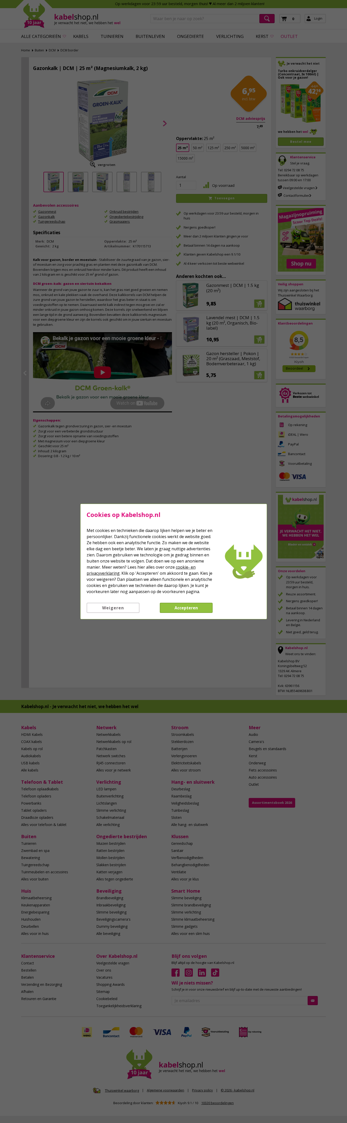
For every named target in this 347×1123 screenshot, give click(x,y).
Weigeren (113, 608)
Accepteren (186, 608)
